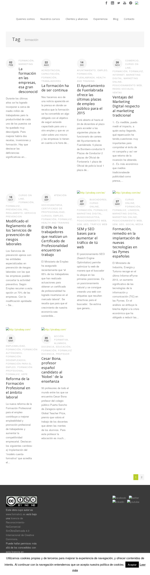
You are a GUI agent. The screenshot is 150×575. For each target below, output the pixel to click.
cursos (46, 215)
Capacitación (50, 73)
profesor (63, 353)
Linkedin (133, 209)
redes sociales (123, 88)
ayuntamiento (86, 70)
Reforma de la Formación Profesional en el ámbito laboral (18, 387)
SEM (79, 224)
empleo (102, 70)
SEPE (24, 374)
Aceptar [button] (132, 564)
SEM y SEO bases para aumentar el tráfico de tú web (87, 237)
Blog (115, 19)
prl (25, 209)
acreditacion (50, 70)
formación (26, 60)
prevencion (14, 209)
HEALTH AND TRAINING (55, 222)
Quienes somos (25, 19)
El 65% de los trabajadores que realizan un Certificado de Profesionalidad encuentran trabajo (54, 241)
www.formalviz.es (16, 514)
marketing (26, 63)
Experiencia (100, 19)
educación (63, 346)
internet (118, 74)
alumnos (60, 343)
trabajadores (51, 80)
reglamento (14, 212)
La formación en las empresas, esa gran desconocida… (30, 80)
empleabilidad (15, 345)
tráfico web (98, 224)
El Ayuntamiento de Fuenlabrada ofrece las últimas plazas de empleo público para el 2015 (91, 99)
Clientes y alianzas (77, 19)
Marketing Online (124, 216)
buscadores (98, 199)
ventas (117, 92)
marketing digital (89, 213)
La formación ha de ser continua (55, 87)
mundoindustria (88, 216)
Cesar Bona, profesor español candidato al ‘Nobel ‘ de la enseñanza (52, 370)
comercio (132, 60)
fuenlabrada (86, 77)
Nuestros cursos (50, 19)
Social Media (134, 224)
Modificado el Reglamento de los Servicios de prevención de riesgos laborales (19, 232)
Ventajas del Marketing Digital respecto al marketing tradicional (126, 106)
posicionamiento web (127, 85)
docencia (47, 346)
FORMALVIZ (136, 71)
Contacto (129, 19)
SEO (86, 224)
